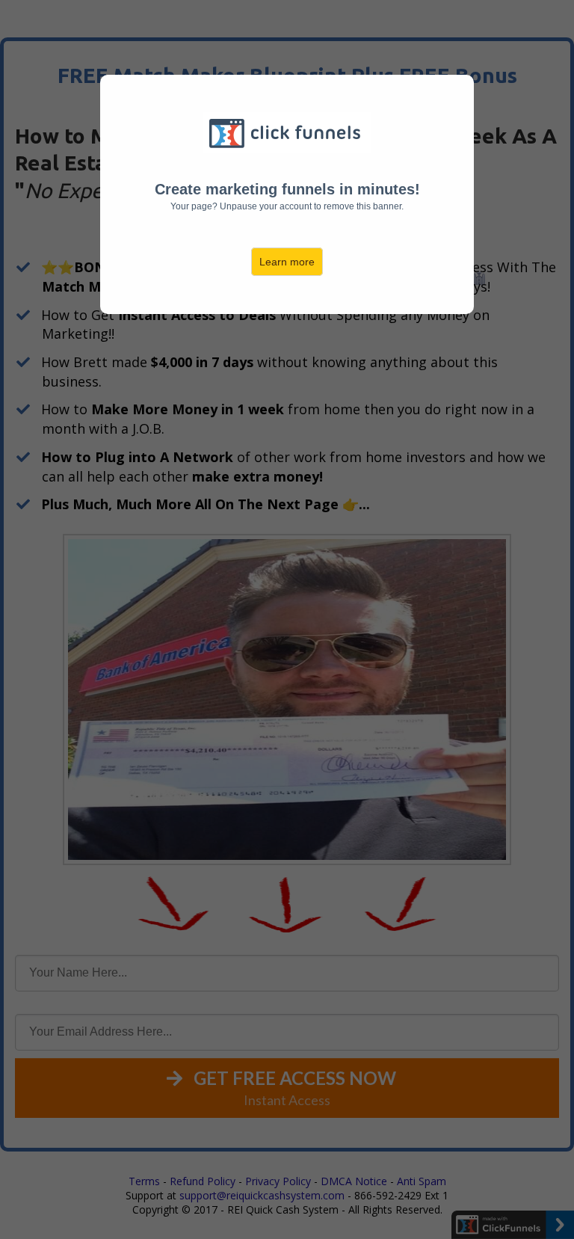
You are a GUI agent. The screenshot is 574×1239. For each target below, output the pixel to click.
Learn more (287, 262)
